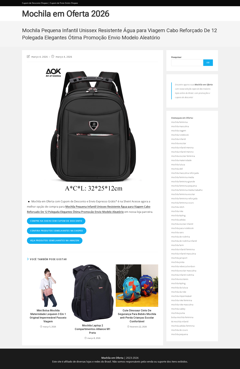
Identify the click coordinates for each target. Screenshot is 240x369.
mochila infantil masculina (183, 253)
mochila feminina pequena (184, 185)
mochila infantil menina (182, 147)
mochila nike (177, 211)
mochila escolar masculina (183, 270)
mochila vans (177, 232)
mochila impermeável (181, 296)
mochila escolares (179, 279)
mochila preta (177, 262)
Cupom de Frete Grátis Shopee (64, 3)
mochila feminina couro (182, 202)
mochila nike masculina (182, 304)
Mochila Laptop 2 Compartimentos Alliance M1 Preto (92, 329)
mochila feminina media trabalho (187, 189)
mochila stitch (177, 206)
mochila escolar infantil (182, 223)
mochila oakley (178, 308)
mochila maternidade (181, 160)
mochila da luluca (179, 287)
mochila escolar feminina (183, 156)
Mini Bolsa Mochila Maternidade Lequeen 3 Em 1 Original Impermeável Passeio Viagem (48, 316)
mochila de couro (179, 330)
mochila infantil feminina (183, 249)
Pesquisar (176, 57)
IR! (208, 62)
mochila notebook (180, 134)
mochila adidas (178, 219)
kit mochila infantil (179, 321)
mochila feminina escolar (183, 194)
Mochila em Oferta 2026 (65, 13)
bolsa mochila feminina (182, 317)
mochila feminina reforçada (184, 198)
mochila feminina (179, 122)
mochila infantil (178, 139)
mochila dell (177, 168)
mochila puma (178, 313)
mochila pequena (179, 334)
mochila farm (177, 245)
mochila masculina (180, 126)
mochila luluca (178, 164)
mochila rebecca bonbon (183, 266)
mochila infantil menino (182, 151)
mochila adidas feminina (182, 325)
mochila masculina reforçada (185, 173)
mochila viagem (178, 130)
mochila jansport (179, 257)
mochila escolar (178, 143)
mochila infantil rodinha (182, 274)
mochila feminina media (182, 177)
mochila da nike (178, 291)
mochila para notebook (182, 228)
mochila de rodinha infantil (184, 240)
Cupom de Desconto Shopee (35, 3)
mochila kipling (178, 215)
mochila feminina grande (183, 181)
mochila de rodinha (180, 236)
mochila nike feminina (181, 300)
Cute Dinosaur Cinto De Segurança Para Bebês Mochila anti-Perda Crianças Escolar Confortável (137, 316)
